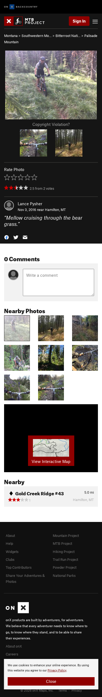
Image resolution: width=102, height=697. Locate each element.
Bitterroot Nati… (68, 35)
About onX (14, 646)
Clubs (10, 559)
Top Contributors (19, 567)
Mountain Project (66, 535)
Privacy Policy (57, 670)
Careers (12, 654)
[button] (6, 237)
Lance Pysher (30, 203)
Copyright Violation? (51, 124)
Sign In (79, 20)
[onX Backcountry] (21, 7)
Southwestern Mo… (36, 35)
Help (9, 543)
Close (51, 681)
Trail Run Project (65, 559)
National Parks (64, 575)
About (10, 535)
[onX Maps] (17, 612)
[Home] (27, 21)
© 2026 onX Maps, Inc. (37, 690)
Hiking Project (64, 551)
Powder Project (64, 567)
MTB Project (62, 543)
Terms (62, 690)
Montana (11, 35)
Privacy (77, 690)
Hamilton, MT (55, 209)
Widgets (12, 551)
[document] (51, 674)
